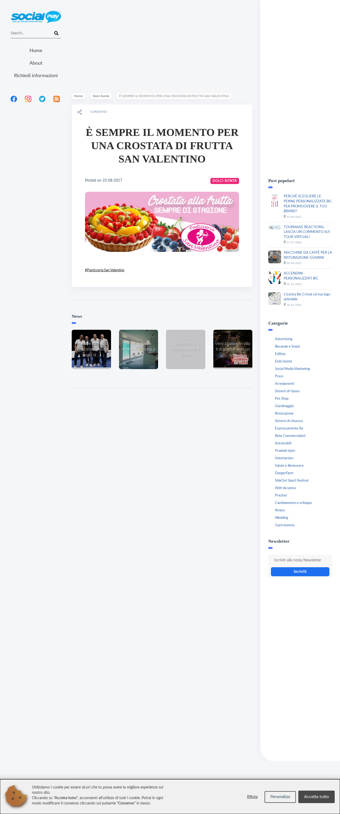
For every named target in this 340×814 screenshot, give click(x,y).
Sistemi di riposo (287, 391)
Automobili (283, 443)
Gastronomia (284, 525)
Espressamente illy (289, 428)
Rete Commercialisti (290, 436)
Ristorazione (284, 413)
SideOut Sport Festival (291, 480)
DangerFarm (284, 473)
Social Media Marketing (292, 369)
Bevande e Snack (287, 346)
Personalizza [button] (280, 797)
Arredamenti (284, 384)
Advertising (283, 339)
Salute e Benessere (289, 465)
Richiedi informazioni (36, 75)
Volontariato (284, 458)
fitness (280, 510)
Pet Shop (281, 398)
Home (35, 50)
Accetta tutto (316, 797)
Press (279, 376)
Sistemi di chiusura (289, 421)
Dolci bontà (101, 96)
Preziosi (281, 495)
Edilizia (280, 354)
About (35, 63)
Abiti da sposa (285, 488)
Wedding (281, 518)
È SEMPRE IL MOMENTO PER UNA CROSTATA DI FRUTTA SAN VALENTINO (162, 145)
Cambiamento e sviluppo (293, 503)
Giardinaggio (284, 406)
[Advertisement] (36, 175)
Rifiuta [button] (252, 797)
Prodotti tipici (285, 451)
